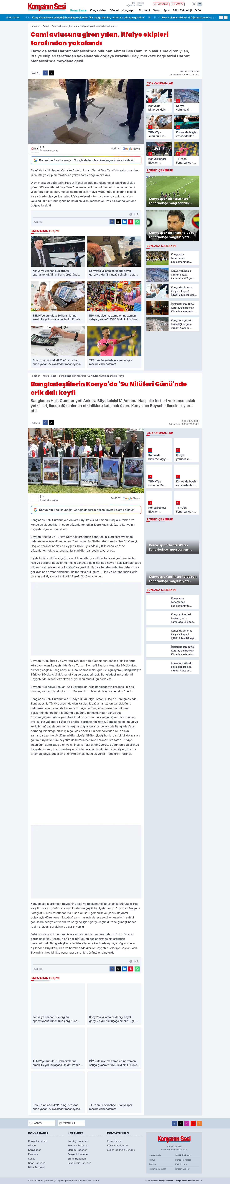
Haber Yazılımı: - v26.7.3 (173, 1180)
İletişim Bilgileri (182, 1168)
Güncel (114, 10)
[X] (180, 1123)
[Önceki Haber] (221, 17)
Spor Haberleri (36, 1163)
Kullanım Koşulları (157, 1168)
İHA (49, 149)
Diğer (198, 10)
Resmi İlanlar (114, 1141)
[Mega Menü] (199, 4)
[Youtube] (193, 1123)
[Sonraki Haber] (225, 17)
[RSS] (199, 1123)
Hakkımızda (155, 1155)
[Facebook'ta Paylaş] (45, 72)
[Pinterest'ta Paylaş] (130, 221)
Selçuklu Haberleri (78, 1145)
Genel (46, 26)
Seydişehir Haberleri (79, 1163)
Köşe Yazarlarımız (117, 1145)
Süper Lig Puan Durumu (121, 1149)
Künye (152, 1159)
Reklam (152, 1164)
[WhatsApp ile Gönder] (137, 221)
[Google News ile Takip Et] (131, 148)
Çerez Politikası (183, 1159)
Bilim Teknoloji (182, 10)
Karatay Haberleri (78, 1141)
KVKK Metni (181, 1164)
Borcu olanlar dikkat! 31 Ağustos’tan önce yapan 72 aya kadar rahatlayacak (73, 17)
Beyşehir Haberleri (78, 1154)
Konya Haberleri (37, 1141)
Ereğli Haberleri (77, 1158)
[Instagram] (186, 1123)
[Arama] (194, 4)
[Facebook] (174, 1123)
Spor (167, 10)
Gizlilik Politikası (183, 1155)
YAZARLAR (163, 4)
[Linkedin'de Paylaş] (124, 221)
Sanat (156, 10)
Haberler (35, 26)
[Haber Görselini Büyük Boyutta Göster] (86, 111)
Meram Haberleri (77, 1149)
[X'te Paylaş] (51, 72)
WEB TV (179, 4)
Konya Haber (98, 10)
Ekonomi (144, 10)
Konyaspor (128, 10)
